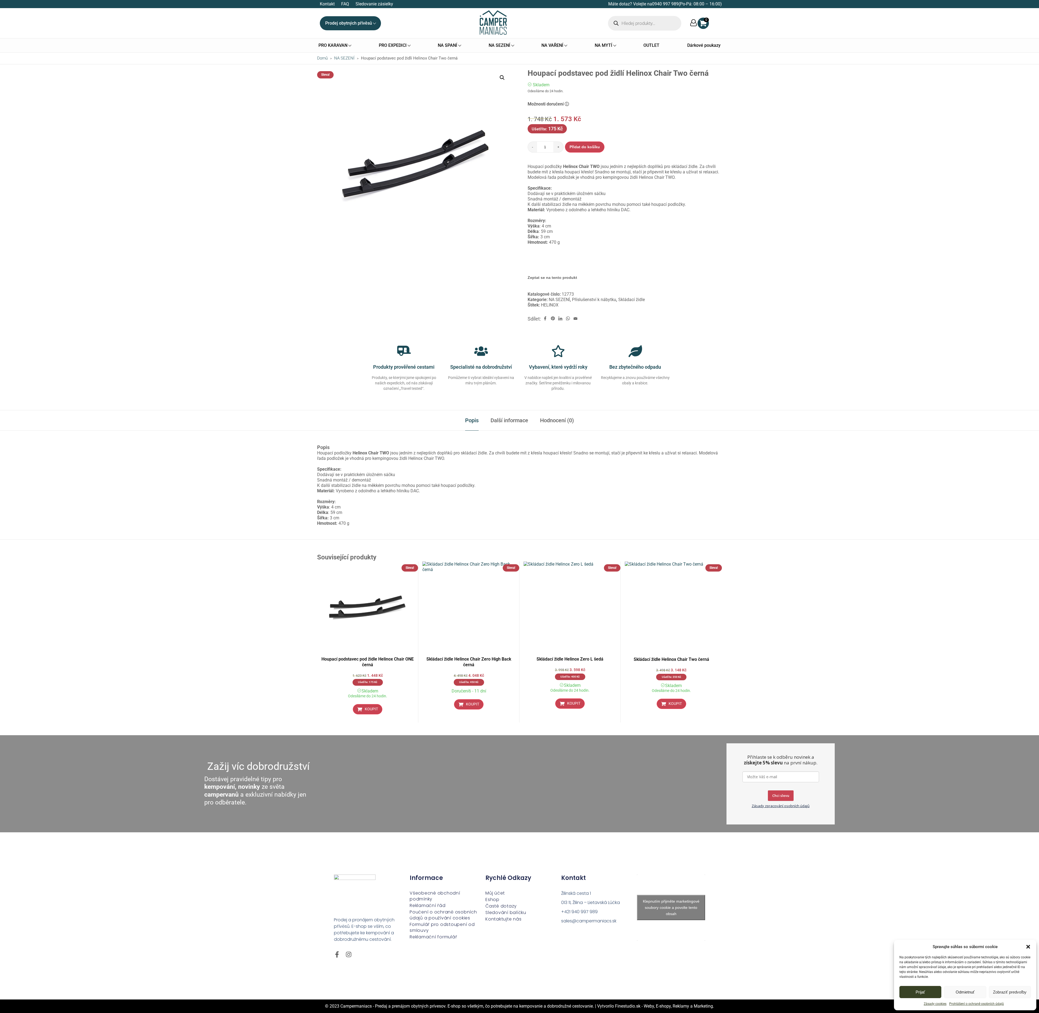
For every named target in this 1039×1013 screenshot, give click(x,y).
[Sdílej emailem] (575, 319)
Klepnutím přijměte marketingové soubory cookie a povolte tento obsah (671, 907)
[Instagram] (349, 954)
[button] (1028, 946)
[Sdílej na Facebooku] (545, 319)
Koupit (371, 709)
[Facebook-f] (337, 954)
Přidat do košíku (585, 147)
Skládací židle (631, 299)
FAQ (345, 3)
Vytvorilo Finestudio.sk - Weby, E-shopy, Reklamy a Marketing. (655, 1006)
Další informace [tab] (509, 420)
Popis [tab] (472, 420)
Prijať (920, 992)
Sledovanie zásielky (374, 3)
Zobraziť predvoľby (1010, 992)
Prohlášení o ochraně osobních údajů (976, 1004)
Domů (322, 58)
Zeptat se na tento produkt (552, 277)
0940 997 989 (665, 3)
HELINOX (549, 305)
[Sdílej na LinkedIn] (560, 319)
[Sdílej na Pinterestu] (552, 319)
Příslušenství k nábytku (594, 299)
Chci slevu (780, 795)
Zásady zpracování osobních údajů (781, 805)
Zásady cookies (935, 1004)
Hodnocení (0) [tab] (557, 420)
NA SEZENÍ (344, 58)
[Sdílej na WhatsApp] (567, 319)
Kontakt (327, 3)
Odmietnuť (965, 992)
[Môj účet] (693, 23)
